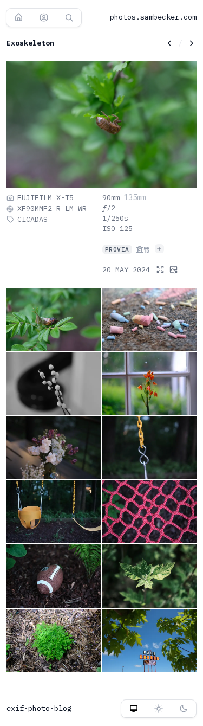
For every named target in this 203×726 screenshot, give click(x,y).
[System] (133, 708)
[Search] (68, 17)
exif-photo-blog (38, 708)
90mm (111, 197)
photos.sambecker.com (153, 17)
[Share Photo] (173, 269)
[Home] (18, 17)
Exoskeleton (30, 43)
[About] (43, 17)
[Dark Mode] (183, 708)
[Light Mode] (158, 708)
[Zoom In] (160, 269)
